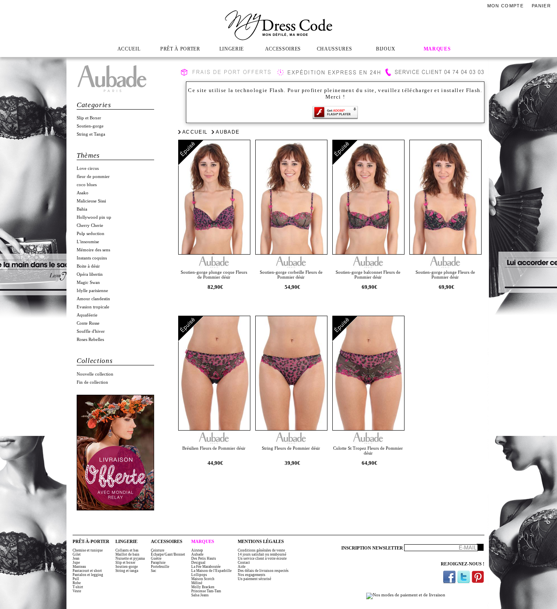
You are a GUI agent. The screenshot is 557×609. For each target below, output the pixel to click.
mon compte (505, 5)
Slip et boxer (125, 563)
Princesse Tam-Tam (206, 591)
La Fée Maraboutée (206, 567)
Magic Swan (88, 282)
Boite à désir (88, 266)
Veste (77, 591)
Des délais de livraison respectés (263, 571)
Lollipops (199, 575)
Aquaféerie (87, 315)
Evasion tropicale (93, 307)
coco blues (87, 184)
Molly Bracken (202, 587)
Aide (241, 567)
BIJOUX (386, 49)
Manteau (79, 567)
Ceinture (157, 550)
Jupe (76, 563)
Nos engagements (251, 575)
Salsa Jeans (200, 595)
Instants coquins (92, 258)
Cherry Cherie (90, 225)
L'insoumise (88, 242)
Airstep (197, 550)
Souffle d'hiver (91, 331)
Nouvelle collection (95, 374)
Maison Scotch (202, 579)
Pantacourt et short (87, 571)
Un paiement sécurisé (254, 579)
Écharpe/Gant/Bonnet (168, 554)
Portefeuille (160, 567)
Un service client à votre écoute (262, 558)
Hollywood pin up (94, 217)
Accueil (195, 132)
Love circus (88, 168)
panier (541, 5)
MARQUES (437, 49)
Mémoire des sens (93, 250)
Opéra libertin (90, 274)
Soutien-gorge (90, 126)
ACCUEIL (129, 49)
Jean (76, 558)
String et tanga (126, 571)
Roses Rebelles (90, 339)
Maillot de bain (127, 554)
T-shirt (78, 587)
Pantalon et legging (88, 575)
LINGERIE (231, 49)
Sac (153, 571)
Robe (77, 583)
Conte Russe (88, 323)
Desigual (198, 563)
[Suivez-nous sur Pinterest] (477, 577)
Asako (82, 193)
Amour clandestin (93, 299)
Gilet (77, 554)
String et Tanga (91, 134)
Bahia (82, 209)
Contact (244, 563)
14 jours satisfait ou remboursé (262, 554)
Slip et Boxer (89, 118)
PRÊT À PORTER (180, 49)
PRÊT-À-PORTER (91, 541)
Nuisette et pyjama (130, 558)
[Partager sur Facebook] (449, 577)
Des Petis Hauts (203, 558)
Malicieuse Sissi (91, 201)
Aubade (227, 132)
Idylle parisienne (92, 290)
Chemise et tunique (88, 550)
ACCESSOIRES (283, 49)
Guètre (156, 558)
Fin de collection (92, 382)
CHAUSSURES (334, 49)
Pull (76, 579)
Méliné (196, 583)
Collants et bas (127, 550)
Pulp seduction (90, 233)
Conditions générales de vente (261, 550)
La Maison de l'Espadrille (211, 571)
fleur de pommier (93, 176)
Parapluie (158, 563)
